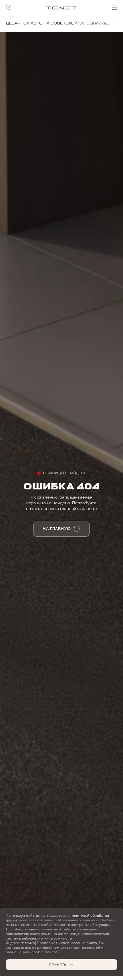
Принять (57, 965)
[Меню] (114, 7)
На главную (57, 528)
